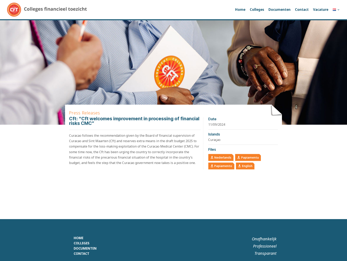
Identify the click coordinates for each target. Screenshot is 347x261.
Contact (302, 9)
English (247, 166)
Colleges (257, 9)
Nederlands (222, 157)
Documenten (279, 9)
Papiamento (223, 166)
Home (240, 9)
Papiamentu (250, 157)
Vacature (320, 9)
